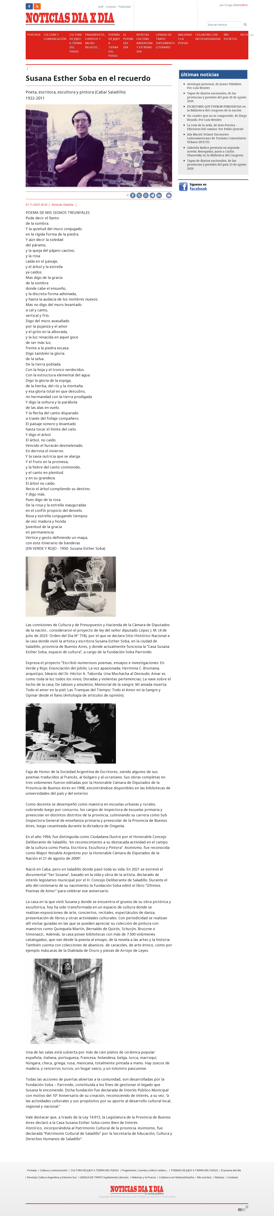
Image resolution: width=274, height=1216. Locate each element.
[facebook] (29, 6)
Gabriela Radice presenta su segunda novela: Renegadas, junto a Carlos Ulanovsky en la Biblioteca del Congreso (215, 151)
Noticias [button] (247, 35)
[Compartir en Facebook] (133, 195)
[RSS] (37, 6)
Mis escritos (230, 37)
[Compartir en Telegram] (152, 195)
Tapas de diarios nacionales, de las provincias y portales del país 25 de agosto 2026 (216, 164)
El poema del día (128, 41)
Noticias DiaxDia (62, 204)
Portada (34, 35)
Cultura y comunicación (55, 37)
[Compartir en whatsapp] (146, 195)
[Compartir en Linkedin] (159, 195)
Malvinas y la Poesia (185, 39)
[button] (183, 66)
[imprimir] (169, 195)
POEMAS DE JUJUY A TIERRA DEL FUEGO (114, 45)
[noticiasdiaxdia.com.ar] (70, 20)
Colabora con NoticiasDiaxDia (207, 37)
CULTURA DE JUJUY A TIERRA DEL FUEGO (75, 43)
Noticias (219, 1177)
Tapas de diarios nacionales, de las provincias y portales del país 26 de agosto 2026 (216, 97)
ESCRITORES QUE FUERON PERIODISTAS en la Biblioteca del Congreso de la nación (216, 108)
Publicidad (125, 6)
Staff (100, 6)
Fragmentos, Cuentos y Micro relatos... (95, 41)
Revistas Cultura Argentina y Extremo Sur (144, 43)
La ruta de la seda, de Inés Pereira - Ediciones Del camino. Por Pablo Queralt (215, 127)
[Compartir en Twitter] (139, 195)
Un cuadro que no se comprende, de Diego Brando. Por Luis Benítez (217, 117)
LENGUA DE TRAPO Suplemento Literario (165, 41)
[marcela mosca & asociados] (243, 1208)
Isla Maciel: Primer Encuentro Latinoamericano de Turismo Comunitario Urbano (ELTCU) (216, 138)
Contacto (111, 6)
